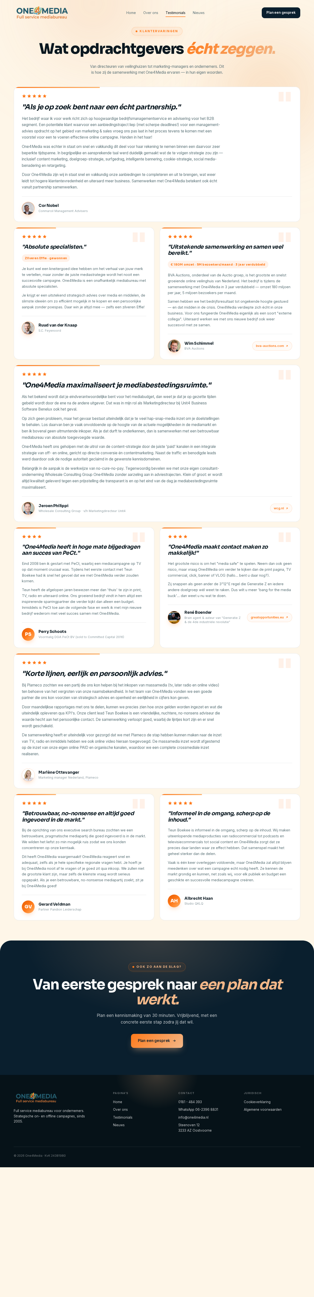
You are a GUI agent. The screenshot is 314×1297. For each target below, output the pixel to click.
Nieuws (199, 13)
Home (131, 13)
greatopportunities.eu (267, 617)
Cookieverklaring (257, 1102)
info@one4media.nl (193, 1117)
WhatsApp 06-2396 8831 (198, 1110)
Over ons (150, 13)
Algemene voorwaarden (263, 1110)
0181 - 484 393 (190, 1102)
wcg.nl (279, 508)
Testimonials (175, 13)
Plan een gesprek (281, 12)
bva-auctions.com (270, 346)
